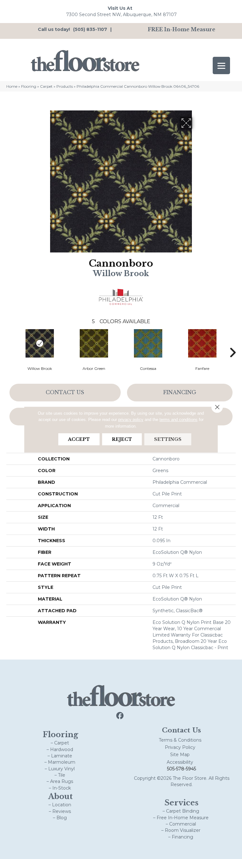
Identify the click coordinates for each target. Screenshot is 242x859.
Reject (122, 439)
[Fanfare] (202, 343)
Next (232, 343)
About (60, 796)
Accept (79, 439)
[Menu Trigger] (221, 65)
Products (64, 86)
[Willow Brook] (40, 343)
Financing (179, 392)
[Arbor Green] (94, 343)
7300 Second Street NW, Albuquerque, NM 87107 (121, 14)
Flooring (28, 86)
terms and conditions (178, 419)
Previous (9, 343)
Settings (168, 439)
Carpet (46, 86)
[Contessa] (148, 343)
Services (181, 802)
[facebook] (120, 716)
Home (11, 86)
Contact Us (65, 392)
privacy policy (130, 419)
